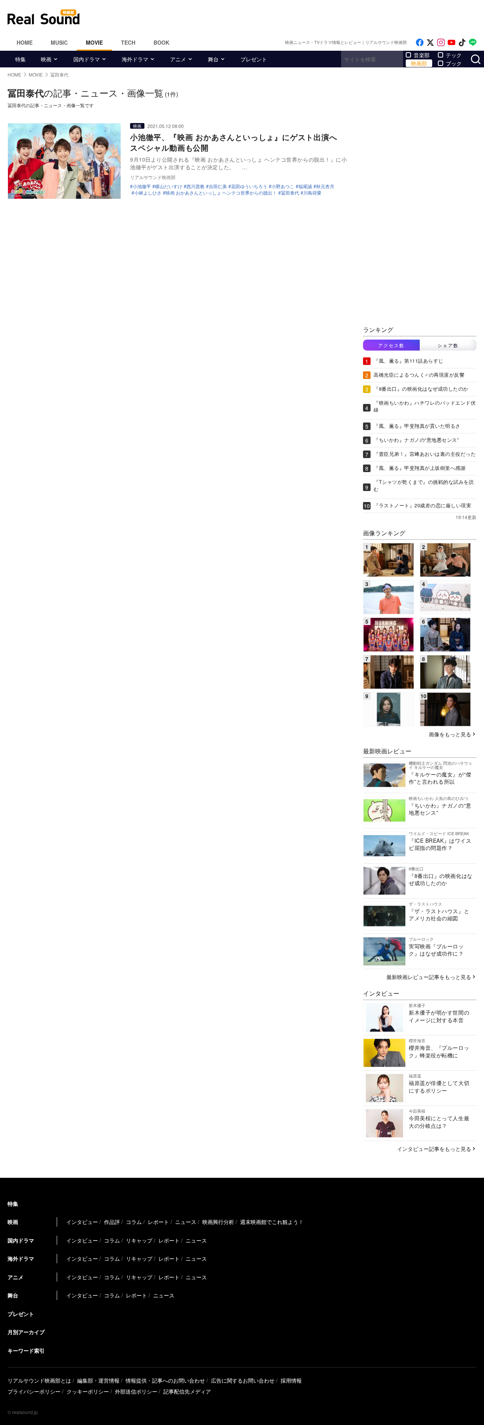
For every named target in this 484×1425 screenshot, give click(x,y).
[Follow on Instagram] (441, 42)
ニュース (185, 1221)
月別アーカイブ (26, 1332)
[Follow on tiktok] (462, 42)
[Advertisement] (293, 17)
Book (161, 42)
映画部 (419, 63)
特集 (20, 59)
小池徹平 (142, 186)
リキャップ (139, 1240)
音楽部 (422, 55)
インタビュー (82, 1221)
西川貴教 (195, 186)
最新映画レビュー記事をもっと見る (428, 977)
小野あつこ (282, 186)
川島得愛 (312, 193)
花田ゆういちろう (249, 186)
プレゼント (253, 59)
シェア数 (448, 345)
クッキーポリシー (88, 1391)
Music (59, 42)
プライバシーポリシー (34, 1391)
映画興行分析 (218, 1221)
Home (25, 42)
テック (454, 55)
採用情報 (291, 1380)
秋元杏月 (325, 186)
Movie (94, 42)
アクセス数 (391, 345)
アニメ (178, 59)
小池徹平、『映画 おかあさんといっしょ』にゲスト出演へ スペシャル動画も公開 (237, 142)
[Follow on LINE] (472, 42)
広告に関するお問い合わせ (243, 1380)
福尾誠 (305, 186)
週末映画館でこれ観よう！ (272, 1221)
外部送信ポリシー (136, 1391)
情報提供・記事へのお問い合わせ (165, 1380)
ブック (454, 63)
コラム (134, 1221)
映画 (46, 59)
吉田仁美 (218, 186)
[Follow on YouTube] (451, 42)
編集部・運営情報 (98, 1380)
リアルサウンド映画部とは (39, 1380)
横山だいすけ (168, 186)
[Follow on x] (430, 42)
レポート (158, 1221)
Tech (128, 42)
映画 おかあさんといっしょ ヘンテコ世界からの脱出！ (221, 193)
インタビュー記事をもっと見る (434, 1148)
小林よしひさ (147, 193)
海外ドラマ (135, 59)
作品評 (112, 1221)
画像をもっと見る (450, 734)
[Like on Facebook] (420, 42)
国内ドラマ (86, 59)
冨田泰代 (290, 193)
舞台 (213, 59)
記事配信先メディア (187, 1391)
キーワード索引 (26, 1350)
